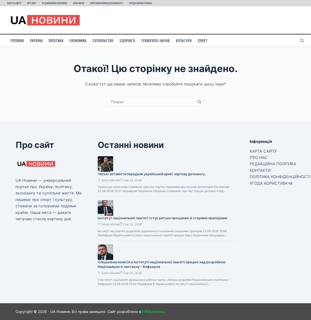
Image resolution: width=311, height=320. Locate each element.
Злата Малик (110, 180)
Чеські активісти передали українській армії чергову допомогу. (152, 174)
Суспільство (103, 41)
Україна (36, 41)
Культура (184, 41)
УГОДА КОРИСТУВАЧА (140, 3)
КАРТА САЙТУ (14, 3)
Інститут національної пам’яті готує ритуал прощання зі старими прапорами (162, 218)
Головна (17, 41)
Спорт (202, 41)
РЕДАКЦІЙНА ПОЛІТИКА (54, 3)
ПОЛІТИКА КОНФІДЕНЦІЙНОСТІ (106, 3)
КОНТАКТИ (78, 3)
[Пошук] (302, 40)
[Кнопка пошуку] (199, 101)
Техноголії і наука (155, 41)
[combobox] (151, 102)
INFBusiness (153, 311)
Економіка (77, 41)
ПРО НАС (31, 3)
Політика (56, 41)
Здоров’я (127, 41)
